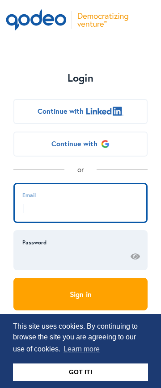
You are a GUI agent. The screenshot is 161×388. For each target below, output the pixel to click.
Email (29, 194)
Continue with (61, 111)
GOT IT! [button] (81, 372)
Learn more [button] (82, 349)
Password (34, 242)
